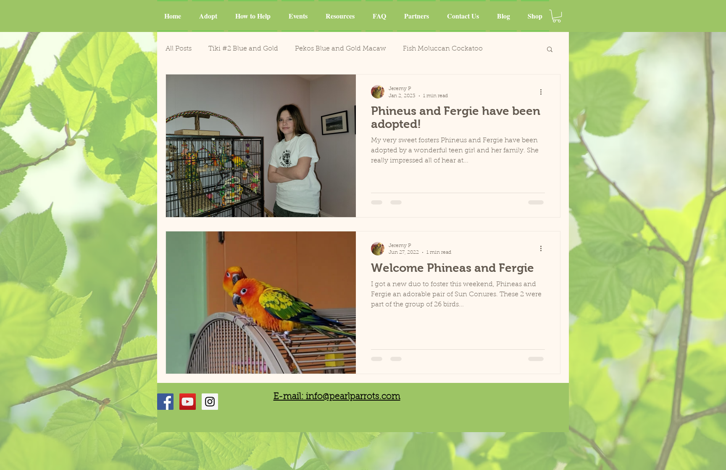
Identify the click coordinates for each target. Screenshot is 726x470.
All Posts (179, 48)
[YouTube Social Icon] (187, 401)
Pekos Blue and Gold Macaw (340, 48)
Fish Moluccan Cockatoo (443, 48)
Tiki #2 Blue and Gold (243, 48)
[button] (556, 16)
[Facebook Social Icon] (165, 401)
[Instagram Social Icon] (210, 401)
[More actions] (544, 92)
